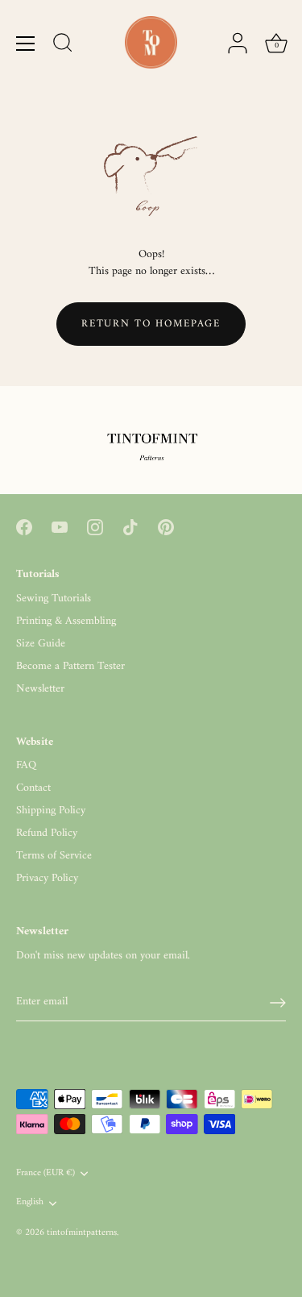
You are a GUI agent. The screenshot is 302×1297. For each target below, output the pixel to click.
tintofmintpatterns (82, 1232)
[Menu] (25, 43)
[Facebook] (24, 527)
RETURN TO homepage (150, 323)
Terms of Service (54, 856)
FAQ (26, 765)
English (29, 1203)
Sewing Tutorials (53, 598)
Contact (33, 788)
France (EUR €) (45, 1174)
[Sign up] (278, 1003)
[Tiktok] (130, 527)
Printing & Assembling (66, 621)
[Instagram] (95, 527)
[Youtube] (60, 527)
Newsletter (40, 689)
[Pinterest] (166, 527)
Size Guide (40, 644)
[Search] (63, 45)
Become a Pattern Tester (70, 666)
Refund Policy (46, 833)
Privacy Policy (47, 878)
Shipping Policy (50, 810)
